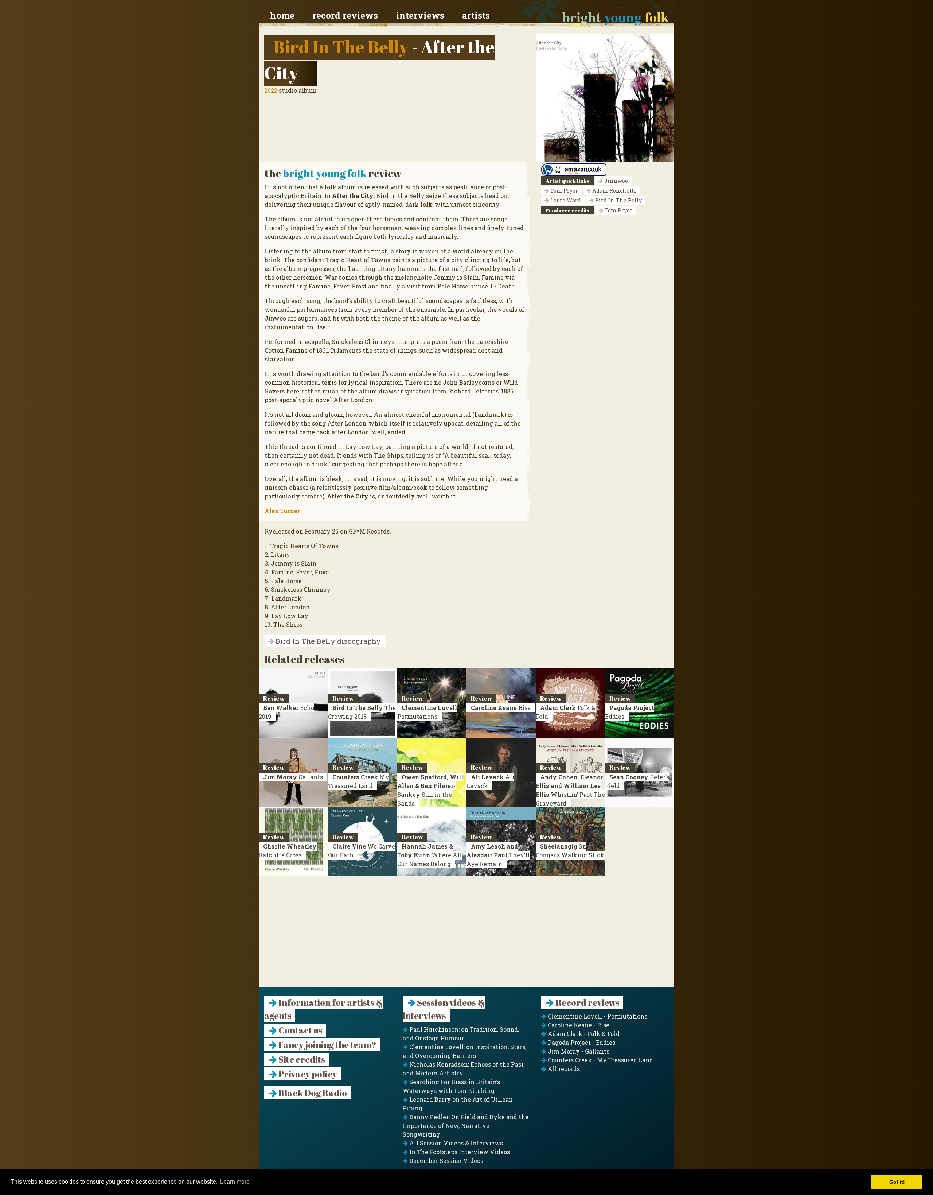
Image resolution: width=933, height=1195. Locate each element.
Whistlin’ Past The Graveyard (570, 790)
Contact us (300, 1030)
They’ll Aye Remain (498, 855)
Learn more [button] (235, 1182)
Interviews (420, 15)
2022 (270, 90)
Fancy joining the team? (326, 1045)
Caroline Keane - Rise (577, 1025)
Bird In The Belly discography (327, 640)
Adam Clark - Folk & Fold (583, 1033)
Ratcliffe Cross (288, 850)
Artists (476, 15)
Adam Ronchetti (613, 190)
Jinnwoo (615, 180)
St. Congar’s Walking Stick (570, 850)
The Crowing (362, 712)
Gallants (293, 777)
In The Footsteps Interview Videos (459, 1152)
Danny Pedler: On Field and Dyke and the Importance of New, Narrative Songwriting (465, 1125)
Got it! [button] (897, 1182)
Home (282, 15)
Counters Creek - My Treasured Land (599, 1060)
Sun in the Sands (430, 790)
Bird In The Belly (341, 46)
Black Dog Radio (312, 1093)
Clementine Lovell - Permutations (596, 1016)
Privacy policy (307, 1074)
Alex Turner (282, 511)
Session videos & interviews (444, 1009)
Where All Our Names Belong (429, 855)
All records (563, 1068)
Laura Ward (565, 200)
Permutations (427, 712)
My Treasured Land (358, 781)
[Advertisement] (466, 936)
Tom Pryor (563, 190)
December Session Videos (445, 1160)
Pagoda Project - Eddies (580, 1042)
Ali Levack (490, 781)
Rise (501, 707)
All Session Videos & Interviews (455, 1143)
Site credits (301, 1059)
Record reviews (345, 15)
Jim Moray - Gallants (577, 1051)
